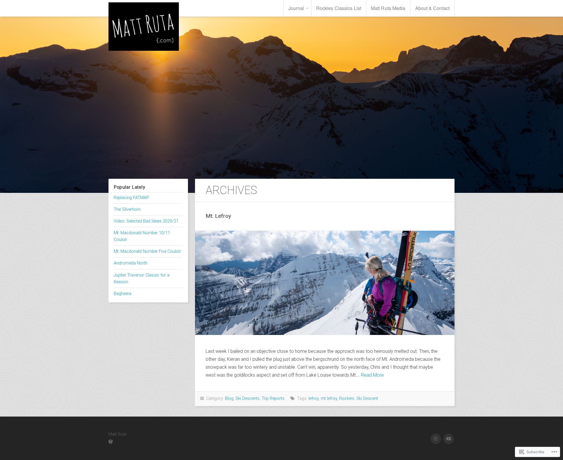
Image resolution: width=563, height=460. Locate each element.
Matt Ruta (143, 26)
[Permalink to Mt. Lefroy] (325, 283)
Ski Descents (247, 398)
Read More (372, 375)
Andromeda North (130, 263)
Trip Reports (273, 398)
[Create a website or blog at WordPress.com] (110, 441)
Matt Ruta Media (388, 8)
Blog (229, 398)
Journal (296, 8)
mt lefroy (329, 398)
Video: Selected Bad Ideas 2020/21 (146, 221)
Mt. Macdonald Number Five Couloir (147, 251)
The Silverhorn (127, 209)
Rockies (346, 398)
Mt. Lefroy (218, 216)
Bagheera (122, 293)
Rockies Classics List (338, 8)
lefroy (313, 398)
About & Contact (432, 8)
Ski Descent (367, 398)
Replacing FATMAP (131, 197)
